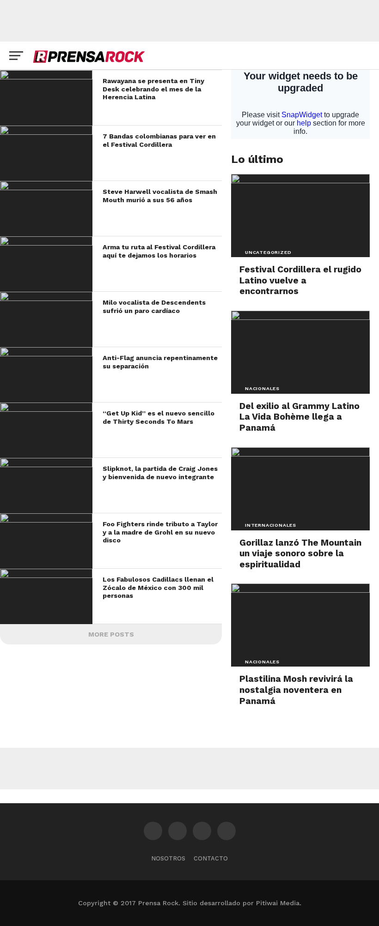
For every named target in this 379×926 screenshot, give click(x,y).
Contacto (211, 858)
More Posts (111, 634)
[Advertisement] (189, 21)
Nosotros (168, 858)
